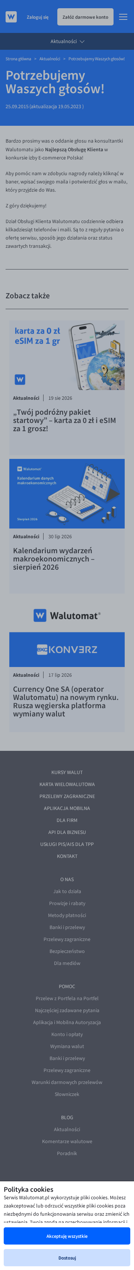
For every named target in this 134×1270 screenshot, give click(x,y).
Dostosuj (67, 1258)
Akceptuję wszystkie (67, 1236)
